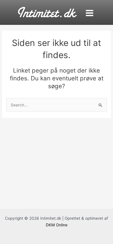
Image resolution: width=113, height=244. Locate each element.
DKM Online (57, 225)
